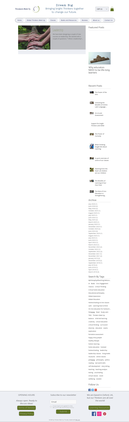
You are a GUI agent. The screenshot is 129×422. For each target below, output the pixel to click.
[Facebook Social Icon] (94, 414)
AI (89, 283)
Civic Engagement (102, 283)
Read (98, 312)
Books (93, 283)
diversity (91, 328)
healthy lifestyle (93, 341)
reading (91, 363)
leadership (103, 350)
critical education (102, 322)
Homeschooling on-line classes (98, 302)
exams (105, 328)
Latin (90, 306)
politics (107, 360)
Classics (91, 287)
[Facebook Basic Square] (89, 390)
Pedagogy (91, 312)
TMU (90, 315)
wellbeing (91, 379)
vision (101, 376)
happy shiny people (95, 338)
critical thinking (93, 325)
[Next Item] (107, 58)
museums (91, 357)
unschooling (98, 372)
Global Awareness (94, 296)
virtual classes (93, 376)
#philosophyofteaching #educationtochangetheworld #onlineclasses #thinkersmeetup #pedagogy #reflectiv (99, 280)
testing (90, 372)
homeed (103, 347)
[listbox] (102, 9)
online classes (101, 357)
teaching (91, 369)
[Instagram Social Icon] (99, 414)
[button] (102, 9)
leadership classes (94, 353)
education (98, 328)
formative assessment (95, 334)
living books (106, 353)
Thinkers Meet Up (99, 315)
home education (93, 347)
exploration (92, 331)
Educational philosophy (96, 293)
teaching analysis (101, 369)
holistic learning (93, 344)
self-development (94, 366)
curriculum (104, 325)
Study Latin (104, 312)
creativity (91, 322)
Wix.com (77, 420)
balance (91, 318)
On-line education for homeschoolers (99, 309)
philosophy (100, 360)
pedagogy (91, 360)
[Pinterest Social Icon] (104, 414)
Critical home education (96, 290)
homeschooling (93, 350)
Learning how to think (100, 306)
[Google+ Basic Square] (96, 390)
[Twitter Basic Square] (93, 390)
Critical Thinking (100, 287)
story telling (105, 366)
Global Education (94, 299)
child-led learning (101, 318)
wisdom (98, 379)
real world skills (100, 363)
